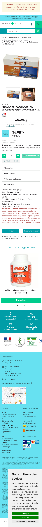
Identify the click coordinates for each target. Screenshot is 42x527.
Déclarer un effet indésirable (7, 422)
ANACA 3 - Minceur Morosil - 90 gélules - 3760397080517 (21, 291)
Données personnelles (9, 440)
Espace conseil (7, 432)
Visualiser (22, 300)
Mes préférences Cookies (10, 444)
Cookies (4, 442)
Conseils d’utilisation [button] (13, 179)
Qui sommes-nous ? (9, 415)
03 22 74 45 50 (10, 379)
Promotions (6, 429)
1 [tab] (17, 305)
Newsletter (5, 434)
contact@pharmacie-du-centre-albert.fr (18, 383)
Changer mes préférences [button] (25, 521)
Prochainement (32, 156)
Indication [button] (9, 168)
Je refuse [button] (25, 517)
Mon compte (6, 447)
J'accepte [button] (25, 514)
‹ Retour (10, 231)
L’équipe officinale (8, 417)
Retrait (10, 318)
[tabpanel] (21, 278)
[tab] (21, 168)
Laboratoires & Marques (10, 427)
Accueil (4, 37)
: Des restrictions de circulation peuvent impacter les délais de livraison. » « (21, 7)
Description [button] (10, 173)
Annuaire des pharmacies (6, 451)
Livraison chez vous (29, 417)
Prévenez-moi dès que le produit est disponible (21, 145)
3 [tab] (24, 305)
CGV (3, 436)
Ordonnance (6, 419)
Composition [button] (10, 184)
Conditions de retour (30, 423)
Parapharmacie (14, 37)
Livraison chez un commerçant (29, 420)
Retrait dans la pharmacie (28, 413)
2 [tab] (21, 305)
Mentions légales (7, 438)
